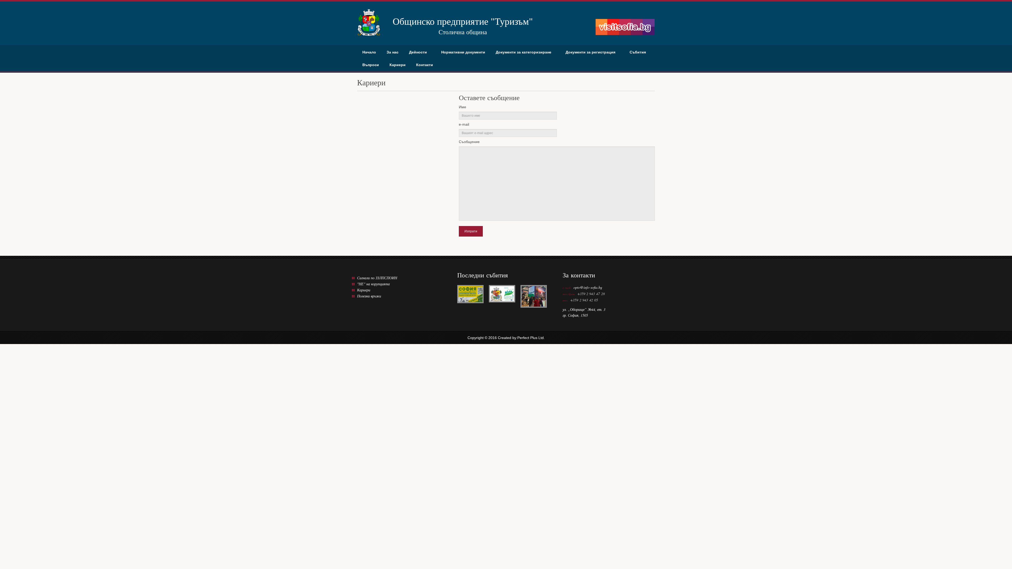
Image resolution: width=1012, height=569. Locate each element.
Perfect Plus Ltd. (531, 338)
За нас (392, 52)
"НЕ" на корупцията (373, 283)
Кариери (398, 65)
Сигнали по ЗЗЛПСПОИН (377, 277)
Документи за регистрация (590, 52)
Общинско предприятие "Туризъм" (463, 26)
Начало (369, 52)
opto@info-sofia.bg (587, 287)
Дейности (418, 52)
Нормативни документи (463, 52)
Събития (638, 52)
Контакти (424, 65)
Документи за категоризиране (523, 52)
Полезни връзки (369, 295)
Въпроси (370, 65)
